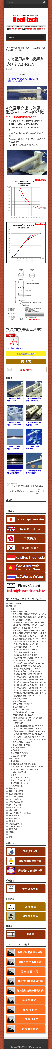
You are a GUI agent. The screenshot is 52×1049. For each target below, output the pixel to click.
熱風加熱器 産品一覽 (19, 777)
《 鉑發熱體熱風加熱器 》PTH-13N (26, 696)
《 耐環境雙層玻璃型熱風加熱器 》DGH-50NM (31, 688)
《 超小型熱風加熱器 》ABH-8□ (25, 650)
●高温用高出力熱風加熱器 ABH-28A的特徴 (22, 79)
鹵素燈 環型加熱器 (15, 797)
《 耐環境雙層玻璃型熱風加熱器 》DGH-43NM (31, 685)
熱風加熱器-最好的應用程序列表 (23, 764)
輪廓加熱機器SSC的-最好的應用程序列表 (27, 767)
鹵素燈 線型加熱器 (15, 794)
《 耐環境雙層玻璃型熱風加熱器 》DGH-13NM (31, 677)
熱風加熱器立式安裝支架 (22, 742)
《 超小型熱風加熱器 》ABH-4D (25, 644)
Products (11, 834)
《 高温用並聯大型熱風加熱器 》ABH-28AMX (25, 491)
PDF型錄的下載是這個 (14, 348)
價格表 (13, 775)
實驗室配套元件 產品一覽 (20, 780)
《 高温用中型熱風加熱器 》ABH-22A (27, 485)
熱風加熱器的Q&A (20, 707)
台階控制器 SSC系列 (22, 720)
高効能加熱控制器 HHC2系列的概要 (27, 718)
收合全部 (17, 604)
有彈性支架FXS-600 (21, 709)
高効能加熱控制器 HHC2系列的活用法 (26, 769)
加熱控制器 (12, 810)
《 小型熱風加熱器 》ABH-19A (25, 655)
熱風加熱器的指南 (18, 748)
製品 (27, 48)
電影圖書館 (12, 829)
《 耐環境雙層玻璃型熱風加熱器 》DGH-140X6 (31, 693)
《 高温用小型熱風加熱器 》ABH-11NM (28, 726)
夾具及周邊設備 (17, 786)
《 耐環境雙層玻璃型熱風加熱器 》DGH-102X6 (31, 690)
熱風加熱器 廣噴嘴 (20, 701)
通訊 (10, 837)
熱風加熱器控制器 (20, 612)
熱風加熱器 (19, 48)
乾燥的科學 (15, 750)
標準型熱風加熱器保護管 (22, 704)
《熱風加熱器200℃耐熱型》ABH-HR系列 (29, 731)
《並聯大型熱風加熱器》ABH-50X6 (26, 669)
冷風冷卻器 (12, 788)
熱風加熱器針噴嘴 (20, 699)
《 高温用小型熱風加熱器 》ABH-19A (27, 729)
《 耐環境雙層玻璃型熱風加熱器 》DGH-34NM (31, 682)
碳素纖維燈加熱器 (15, 807)
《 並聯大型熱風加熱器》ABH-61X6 (27, 671)
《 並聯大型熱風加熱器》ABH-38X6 (27, 666)
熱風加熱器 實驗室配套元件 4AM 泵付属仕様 (31, 631)
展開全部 (9, 604)
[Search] (44, 2)
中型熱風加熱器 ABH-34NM (24, 660)
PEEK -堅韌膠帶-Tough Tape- (19, 813)
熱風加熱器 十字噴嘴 (22, 745)
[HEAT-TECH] (26, 21)
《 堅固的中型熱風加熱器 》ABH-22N (27, 658)
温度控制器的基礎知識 (19, 753)
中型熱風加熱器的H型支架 (23, 715)
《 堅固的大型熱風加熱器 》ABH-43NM (28, 663)
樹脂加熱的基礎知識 (18, 756)
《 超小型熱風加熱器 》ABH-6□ (25, 647)
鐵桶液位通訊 (13, 816)
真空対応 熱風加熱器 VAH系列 (26, 628)
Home (11, 48)
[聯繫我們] (26, 30)
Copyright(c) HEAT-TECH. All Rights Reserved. (26, 1047)
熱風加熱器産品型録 (14, 81)
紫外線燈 (11, 821)
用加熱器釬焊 (16, 761)
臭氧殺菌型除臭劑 (15, 824)
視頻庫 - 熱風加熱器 (18, 772)
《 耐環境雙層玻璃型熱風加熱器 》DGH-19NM (31, 680)
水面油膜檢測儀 (14, 818)
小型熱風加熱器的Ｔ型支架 (23, 712)
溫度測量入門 (16, 758)
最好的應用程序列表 (16, 826)
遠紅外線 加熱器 (14, 805)
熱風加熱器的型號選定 (22, 620)
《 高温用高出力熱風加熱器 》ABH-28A (28, 737)
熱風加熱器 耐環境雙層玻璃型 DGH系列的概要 (31, 617)
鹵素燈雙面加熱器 (15, 799)
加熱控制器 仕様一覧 (19, 783)
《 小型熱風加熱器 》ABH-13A (25, 652)
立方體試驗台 (18, 723)
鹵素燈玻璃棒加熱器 (16, 802)
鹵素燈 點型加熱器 (15, 791)
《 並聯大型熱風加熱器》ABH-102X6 (27, 674)
